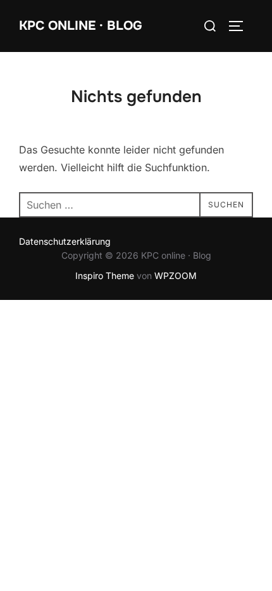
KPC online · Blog (80, 26)
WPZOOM (175, 275)
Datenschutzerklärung (65, 241)
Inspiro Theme (104, 275)
